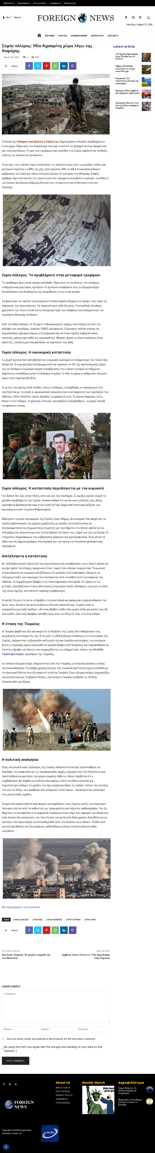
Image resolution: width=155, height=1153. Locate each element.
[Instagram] (133, 17)
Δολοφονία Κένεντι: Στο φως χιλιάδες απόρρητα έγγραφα (127, 105)
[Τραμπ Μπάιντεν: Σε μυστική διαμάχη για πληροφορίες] (149, 1089)
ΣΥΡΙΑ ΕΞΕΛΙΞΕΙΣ (21, 919)
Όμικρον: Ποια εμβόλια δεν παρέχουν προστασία (127, 92)
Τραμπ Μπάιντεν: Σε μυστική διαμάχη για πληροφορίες (127, 1090)
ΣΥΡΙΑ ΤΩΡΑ (89, 919)
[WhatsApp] (55, 66)
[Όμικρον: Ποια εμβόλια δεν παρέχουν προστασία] (146, 94)
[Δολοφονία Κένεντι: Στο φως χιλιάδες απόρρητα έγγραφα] (146, 106)
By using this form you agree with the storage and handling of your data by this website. (53, 1048)
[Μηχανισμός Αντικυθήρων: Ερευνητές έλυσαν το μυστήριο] (149, 1101)
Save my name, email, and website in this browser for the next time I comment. (51, 1038)
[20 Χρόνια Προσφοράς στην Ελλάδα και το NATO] (146, 57)
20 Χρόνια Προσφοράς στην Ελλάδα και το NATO (126, 56)
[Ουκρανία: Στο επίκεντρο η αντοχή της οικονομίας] (146, 81)
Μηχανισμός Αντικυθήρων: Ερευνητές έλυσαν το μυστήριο (130, 1102)
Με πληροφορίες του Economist (21, 907)
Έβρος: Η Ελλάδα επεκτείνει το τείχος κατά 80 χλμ (125, 69)
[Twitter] (140, 17)
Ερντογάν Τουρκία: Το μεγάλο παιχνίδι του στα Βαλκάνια (26, 956)
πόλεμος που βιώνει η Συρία (35, 141)
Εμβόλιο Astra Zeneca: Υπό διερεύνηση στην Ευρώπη (86, 956)
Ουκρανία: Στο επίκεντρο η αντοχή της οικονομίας (127, 81)
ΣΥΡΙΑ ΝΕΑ (37, 919)
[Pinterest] (46, 66)
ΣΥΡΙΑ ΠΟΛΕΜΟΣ (54, 919)
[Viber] (72, 66)
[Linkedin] (64, 66)
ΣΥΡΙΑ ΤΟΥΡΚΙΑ (73, 919)
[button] (148, 17)
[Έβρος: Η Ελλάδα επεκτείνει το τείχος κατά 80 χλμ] (146, 69)
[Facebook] (126, 17)
